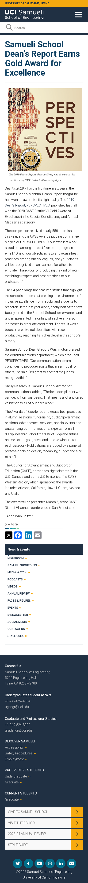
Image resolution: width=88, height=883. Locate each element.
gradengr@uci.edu (18, 730)
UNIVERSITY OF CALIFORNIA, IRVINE (27, 3)
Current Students (21, 793)
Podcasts (15, 579)
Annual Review (19, 593)
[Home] (24, 13)
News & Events (19, 549)
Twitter (17, 863)
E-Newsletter (18, 614)
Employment (14, 759)
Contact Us (16, 629)
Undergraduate (16, 776)
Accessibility (14, 747)
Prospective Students (24, 770)
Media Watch (17, 572)
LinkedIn (60, 863)
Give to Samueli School (28, 812)
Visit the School (22, 823)
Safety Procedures (18, 753)
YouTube (39, 863)
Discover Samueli (20, 741)
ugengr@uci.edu (17, 707)
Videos (13, 586)
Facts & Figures (19, 600)
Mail (71, 863)
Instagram (50, 863)
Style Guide (16, 636)
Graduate (12, 782)
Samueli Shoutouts (22, 565)
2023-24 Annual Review (27, 834)
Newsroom (16, 558)
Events (13, 607)
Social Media (17, 622)
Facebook (28, 863)
